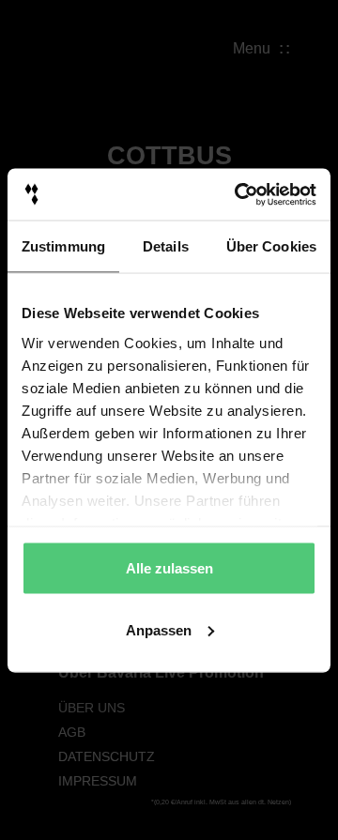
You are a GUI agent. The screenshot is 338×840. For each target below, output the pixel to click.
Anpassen (159, 629)
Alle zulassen (169, 568)
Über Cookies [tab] (271, 246)
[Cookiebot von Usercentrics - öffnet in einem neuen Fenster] (238, 194)
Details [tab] (166, 246)
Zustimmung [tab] (63, 246)
